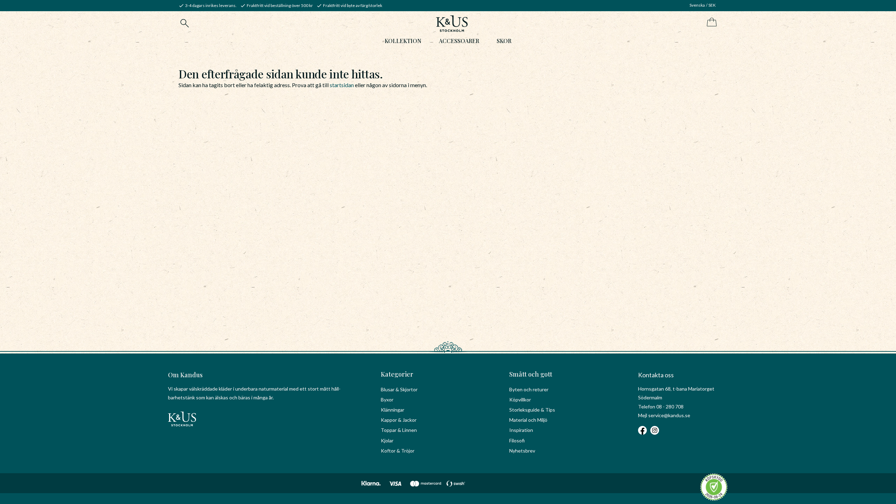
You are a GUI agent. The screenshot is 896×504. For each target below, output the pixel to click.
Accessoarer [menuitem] (459, 40)
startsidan (342, 85)
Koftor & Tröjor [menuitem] (397, 451)
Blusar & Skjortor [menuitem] (399, 389)
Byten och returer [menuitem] (528, 389)
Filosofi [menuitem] (517, 440)
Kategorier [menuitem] (397, 374)
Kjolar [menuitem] (387, 440)
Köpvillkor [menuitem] (520, 399)
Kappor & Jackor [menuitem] (398, 420)
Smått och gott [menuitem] (530, 374)
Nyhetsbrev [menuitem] (522, 451)
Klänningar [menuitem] (392, 410)
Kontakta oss (656, 375)
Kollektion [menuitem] (403, 40)
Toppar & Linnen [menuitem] (399, 430)
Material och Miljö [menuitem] (528, 420)
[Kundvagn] (710, 22)
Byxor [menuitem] (387, 399)
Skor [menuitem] (504, 40)
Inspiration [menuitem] (521, 430)
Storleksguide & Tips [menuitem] (532, 410)
